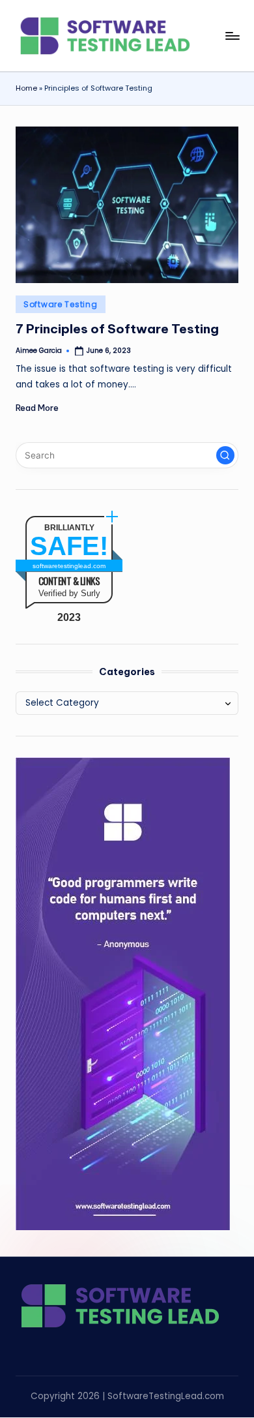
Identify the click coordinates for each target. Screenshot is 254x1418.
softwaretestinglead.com (69, 565)
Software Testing (60, 304)
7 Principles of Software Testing (117, 329)
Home (26, 88)
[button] (225, 455)
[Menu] (231, 35)
